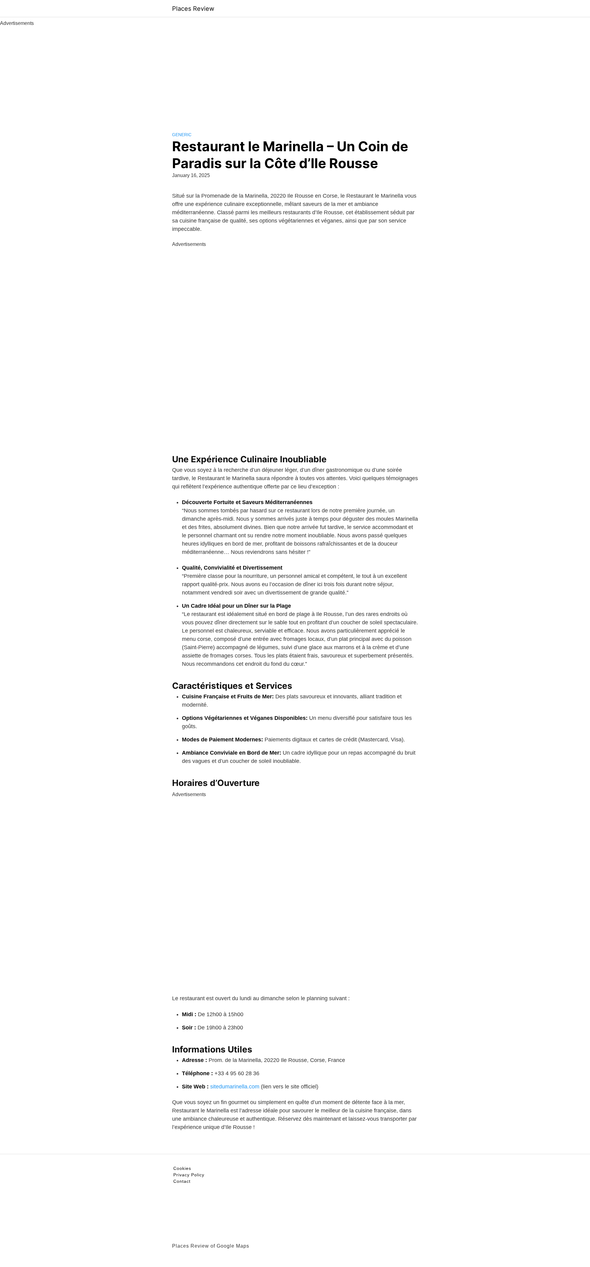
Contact (182, 1181)
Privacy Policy (188, 1174)
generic (181, 134)
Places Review (193, 9)
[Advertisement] (295, 73)
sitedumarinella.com (234, 1086)
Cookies (182, 1168)
